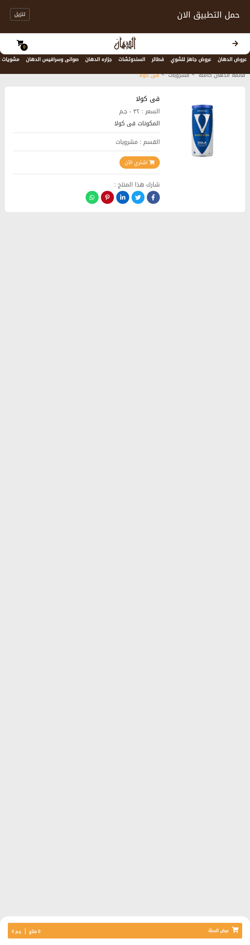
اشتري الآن (137, 162)
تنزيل (19, 14)
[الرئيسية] (235, 43)
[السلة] (20, 43)
